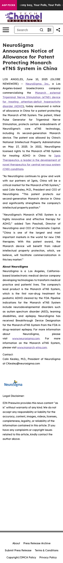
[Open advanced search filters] (49, 30)
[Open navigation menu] (6, 30)
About (16, 543)
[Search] (41, 30)
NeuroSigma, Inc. (37, 83)
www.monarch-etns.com (32, 347)
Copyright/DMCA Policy (21, 557)
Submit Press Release (18, 550)
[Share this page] (58, 30)
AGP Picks (8, 5)
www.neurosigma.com (26, 338)
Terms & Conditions (46, 550)
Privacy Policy (48, 557)
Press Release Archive (37, 543)
